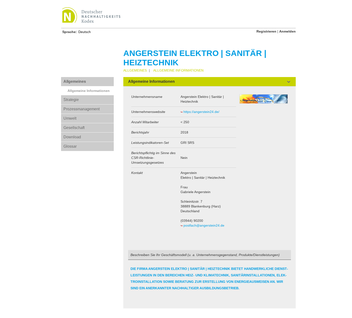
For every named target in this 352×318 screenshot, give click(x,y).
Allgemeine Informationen (89, 91)
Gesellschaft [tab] (74, 128)
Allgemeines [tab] (74, 81)
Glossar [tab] (70, 146)
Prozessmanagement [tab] (81, 109)
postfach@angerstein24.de (203, 225)
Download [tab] (72, 137)
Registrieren (266, 31)
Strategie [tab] (71, 100)
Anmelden (287, 31)
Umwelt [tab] (69, 118)
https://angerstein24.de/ (201, 112)
